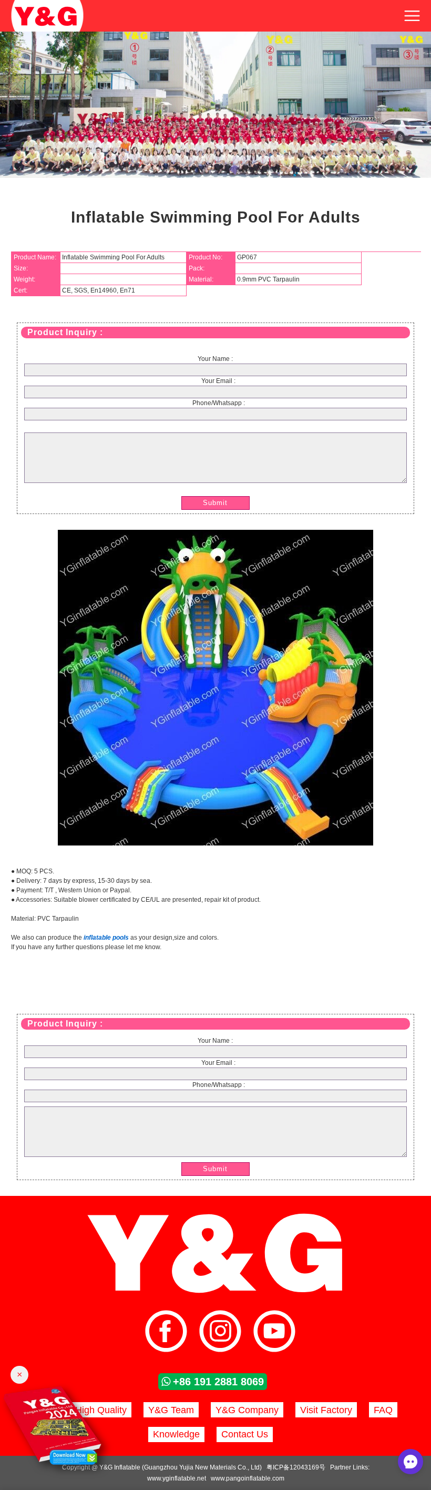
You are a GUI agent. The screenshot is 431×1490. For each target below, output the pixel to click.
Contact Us (244, 1434)
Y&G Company (247, 1410)
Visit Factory (326, 1410)
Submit (215, 503)
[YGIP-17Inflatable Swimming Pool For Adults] (215, 843)
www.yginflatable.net (176, 1478)
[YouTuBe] (274, 1332)
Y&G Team (171, 1410)
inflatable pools (106, 937)
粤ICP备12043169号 (295, 1467)
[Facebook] (166, 1332)
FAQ (383, 1410)
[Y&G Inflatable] (215, 1292)
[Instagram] (220, 1332)
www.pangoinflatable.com (247, 1478)
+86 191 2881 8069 (218, 1381)
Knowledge (176, 1434)
